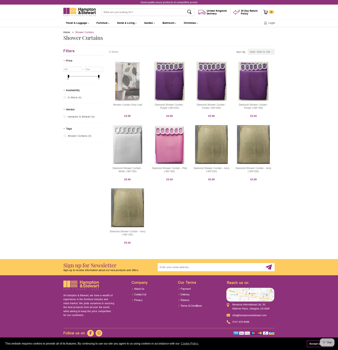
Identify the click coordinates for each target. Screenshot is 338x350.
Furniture (102, 23)
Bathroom (168, 23)
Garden (149, 23)
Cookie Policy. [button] (190, 343)
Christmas (190, 23)
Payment (185, 288)
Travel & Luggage (77, 23)
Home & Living (126, 23)
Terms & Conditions (191, 305)
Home (66, 32)
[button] (261, 52)
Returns (185, 300)
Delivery (185, 294)
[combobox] (148, 12)
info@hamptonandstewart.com (249, 315)
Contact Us (140, 294)
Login (271, 23)
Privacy (138, 300)
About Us (139, 288)
